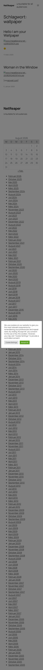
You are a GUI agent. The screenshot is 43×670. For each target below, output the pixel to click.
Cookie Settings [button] (11, 342)
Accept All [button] (24, 342)
